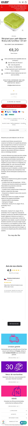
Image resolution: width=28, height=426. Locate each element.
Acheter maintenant (14, 106)
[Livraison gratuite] (14, 339)
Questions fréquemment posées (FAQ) (14, 124)
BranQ (14, 36)
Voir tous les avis (14, 323)
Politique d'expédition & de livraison (14, 119)
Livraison (13, 410)
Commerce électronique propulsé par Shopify (14, 424)
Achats (13, 414)
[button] (23, 423)
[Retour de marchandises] (14, 366)
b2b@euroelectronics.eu (14, 85)
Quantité (14, 94)
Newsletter (13, 421)
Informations (14, 417)
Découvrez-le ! (14, 357)
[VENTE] (14, 391)
